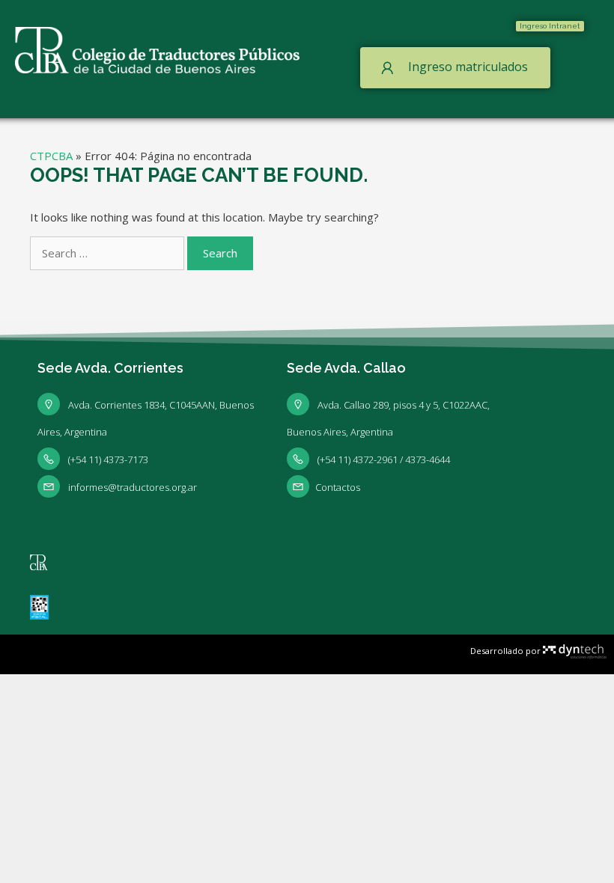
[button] (550, 26)
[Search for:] (108, 252)
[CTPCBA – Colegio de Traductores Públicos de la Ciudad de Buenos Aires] (157, 48)
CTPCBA (51, 155)
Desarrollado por (506, 650)
